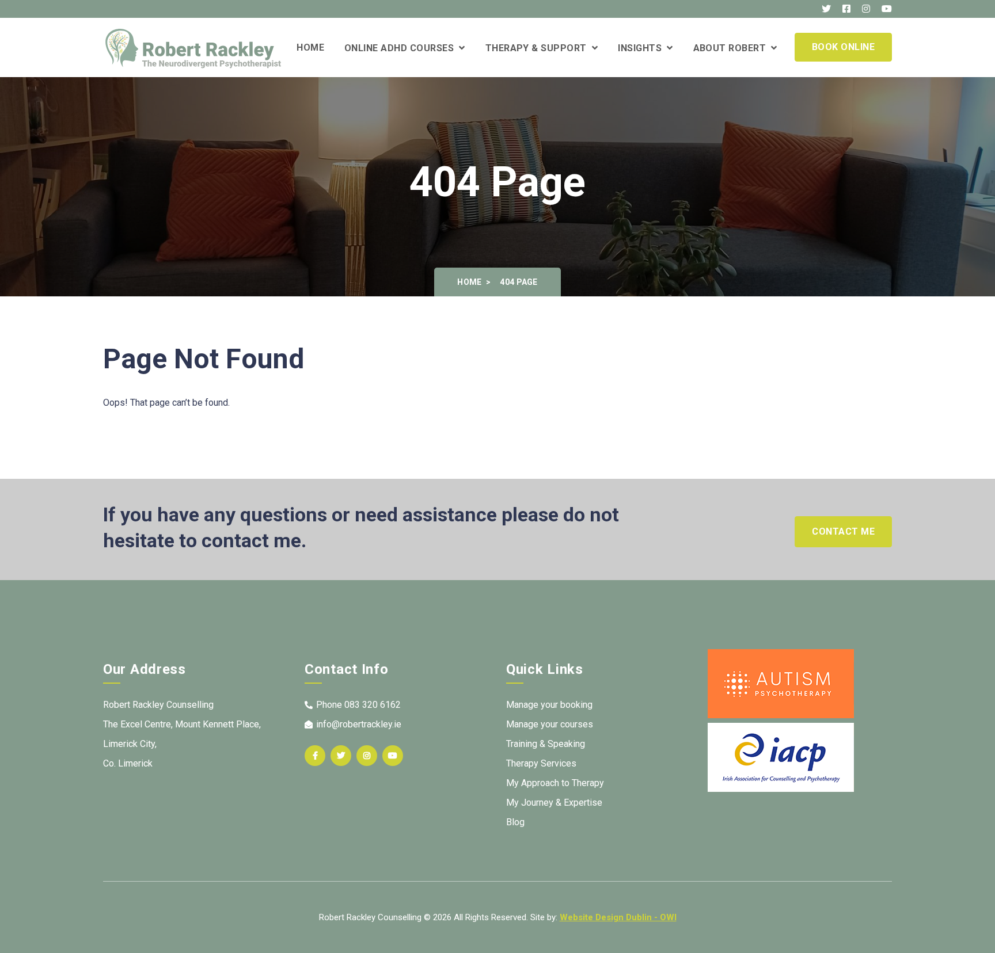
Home (310, 47)
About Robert (732, 48)
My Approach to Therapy (555, 782)
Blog (515, 822)
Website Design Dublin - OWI (618, 917)
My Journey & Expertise (554, 802)
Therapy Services (541, 763)
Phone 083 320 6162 (358, 704)
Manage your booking (549, 704)
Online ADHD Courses (401, 48)
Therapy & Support (538, 48)
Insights (642, 48)
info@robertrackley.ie (358, 724)
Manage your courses (549, 724)
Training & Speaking (545, 743)
